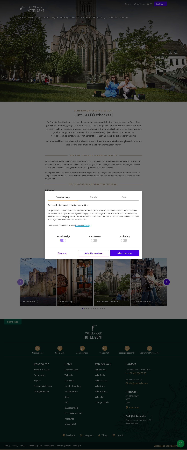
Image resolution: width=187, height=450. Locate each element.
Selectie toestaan (93, 253)
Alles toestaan (124, 253)
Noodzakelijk (63, 236)
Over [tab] (124, 197)
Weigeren (62, 253)
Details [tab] (93, 197)
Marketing (125, 236)
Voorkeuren (95, 236)
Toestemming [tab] (63, 197)
